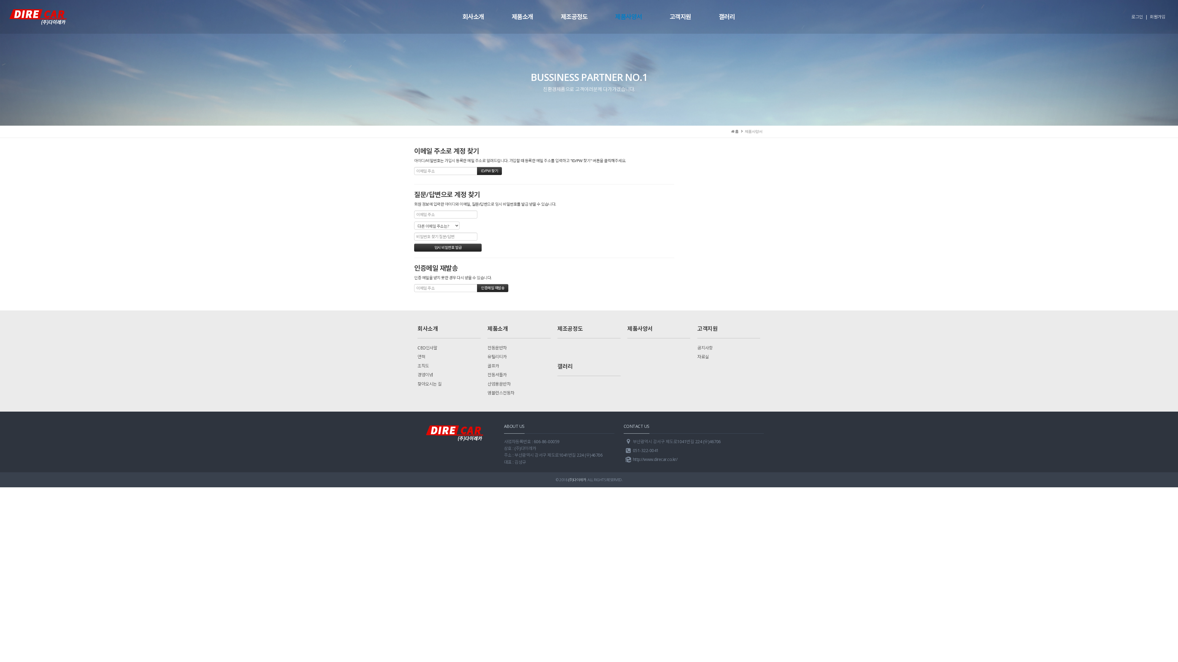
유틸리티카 (497, 357)
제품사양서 (628, 17)
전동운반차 (497, 348)
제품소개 (522, 17)
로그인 (1137, 17)
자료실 (703, 357)
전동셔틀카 (497, 375)
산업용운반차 (498, 384)
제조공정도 (574, 17)
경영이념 (425, 375)
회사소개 (473, 17)
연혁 (421, 357)
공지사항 (705, 348)
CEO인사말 (427, 348)
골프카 (493, 366)
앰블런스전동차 (500, 393)
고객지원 (680, 17)
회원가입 (1157, 17)
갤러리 (727, 17)
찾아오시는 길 (430, 384)
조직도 (423, 366)
